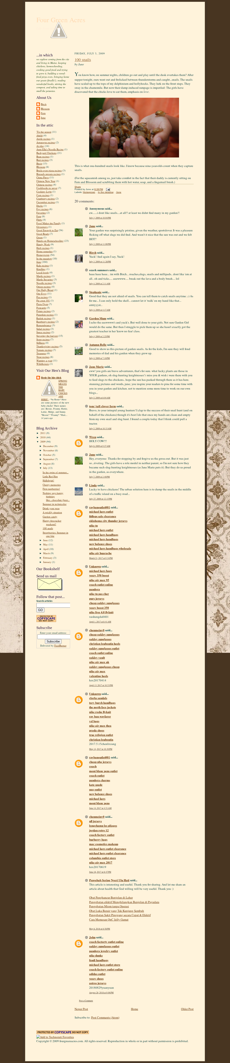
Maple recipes (43, 276)
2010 (43, 437)
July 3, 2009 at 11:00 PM (100, 244)
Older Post (187, 1009)
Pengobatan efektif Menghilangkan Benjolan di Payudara (124, 902)
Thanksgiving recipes (47, 346)
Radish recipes (43, 318)
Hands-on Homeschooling (50, 240)
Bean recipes (42, 156)
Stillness (40, 342)
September (49, 459)
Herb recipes (42, 248)
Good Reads (42, 233)
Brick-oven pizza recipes (49, 170)
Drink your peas (51, 508)
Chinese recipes (44, 184)
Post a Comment (86, 1000)
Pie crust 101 (43, 300)
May (46, 544)
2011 (43, 433)
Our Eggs (41, 293)
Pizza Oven (42, 304)
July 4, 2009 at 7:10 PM (99, 358)
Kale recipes (42, 265)
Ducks (39, 205)
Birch (43, 104)
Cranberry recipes (45, 198)
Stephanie (95, 292)
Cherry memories (52, 484)
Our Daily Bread (44, 290)
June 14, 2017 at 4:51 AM (100, 808)
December (48, 446)
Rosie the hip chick (51, 377)
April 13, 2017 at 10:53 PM (101, 685)
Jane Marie (96, 366)
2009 (43, 441)
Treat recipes (42, 357)
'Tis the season (43, 131)
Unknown (95, 566)
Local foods (42, 272)
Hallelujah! (48, 480)
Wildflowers (42, 363)
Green (39, 237)
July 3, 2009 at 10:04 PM (100, 217)
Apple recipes (43, 138)
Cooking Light (44, 191)
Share (78, 187)
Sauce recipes (43, 332)
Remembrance (43, 325)
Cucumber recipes (45, 202)
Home (134, 1009)
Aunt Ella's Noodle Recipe (50, 149)
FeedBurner (60, 645)
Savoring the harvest (47, 335)
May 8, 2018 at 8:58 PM (99, 928)
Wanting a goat (44, 360)
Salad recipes (43, 328)
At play (40, 146)
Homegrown (42, 255)
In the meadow (44, 258)
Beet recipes (42, 160)
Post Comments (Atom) (105, 1017)
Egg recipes (42, 209)
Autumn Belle (97, 344)
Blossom (45, 108)
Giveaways (42, 226)
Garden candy (50, 516)
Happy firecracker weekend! (52, 522)
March (47, 553)
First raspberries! (51, 488)
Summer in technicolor (54, 504)
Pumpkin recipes (45, 314)
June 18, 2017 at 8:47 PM (100, 871)
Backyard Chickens (46, 153)
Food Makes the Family (48, 223)
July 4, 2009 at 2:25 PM (99, 336)
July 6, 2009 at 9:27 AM (99, 446)
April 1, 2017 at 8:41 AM (100, 621)
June (43, 117)
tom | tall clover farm (102, 406)
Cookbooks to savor (46, 188)
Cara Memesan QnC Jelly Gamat (108, 919)
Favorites (41, 212)
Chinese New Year (45, 181)
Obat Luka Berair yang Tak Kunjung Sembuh (116, 911)
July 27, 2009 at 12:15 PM (100, 498)
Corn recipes (42, 195)
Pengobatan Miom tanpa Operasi (109, 906)
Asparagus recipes (45, 142)
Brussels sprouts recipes (48, 174)
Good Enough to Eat (47, 230)
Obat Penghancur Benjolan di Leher (111, 897)
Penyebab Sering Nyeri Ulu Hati (109, 880)
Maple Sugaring (44, 279)
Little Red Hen (50, 476)
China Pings (42, 177)
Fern (43, 113)
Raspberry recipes (45, 321)
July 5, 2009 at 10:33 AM (100, 428)
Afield (39, 135)
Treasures (41, 353)
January (47, 562)
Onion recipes (43, 286)
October (47, 454)
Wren (92, 437)
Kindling (41, 269)
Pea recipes (42, 297)
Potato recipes (43, 311)
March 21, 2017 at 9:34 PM (101, 558)
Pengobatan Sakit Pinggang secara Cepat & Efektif (120, 915)
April (46, 549)
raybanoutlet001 (99, 507)
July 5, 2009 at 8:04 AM (99, 397)
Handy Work (43, 244)
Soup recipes (43, 339)
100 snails (48, 528)
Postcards (41, 307)
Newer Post (81, 1009)
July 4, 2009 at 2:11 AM (99, 283)
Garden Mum (97, 318)
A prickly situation (52, 512)
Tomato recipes (44, 350)
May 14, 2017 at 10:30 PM (100, 749)
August (47, 463)
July (45, 467)
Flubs (39, 219)
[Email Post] (107, 189)
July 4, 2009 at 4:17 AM (99, 309)
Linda (93, 485)
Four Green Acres (60, 19)
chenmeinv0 (96, 630)
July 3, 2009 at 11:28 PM (100, 261)
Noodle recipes (44, 283)
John (92, 937)
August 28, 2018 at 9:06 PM (101, 992)
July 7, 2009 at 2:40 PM (99, 476)
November (49, 450)
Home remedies (44, 251)
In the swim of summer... (56, 472)
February (48, 557)
